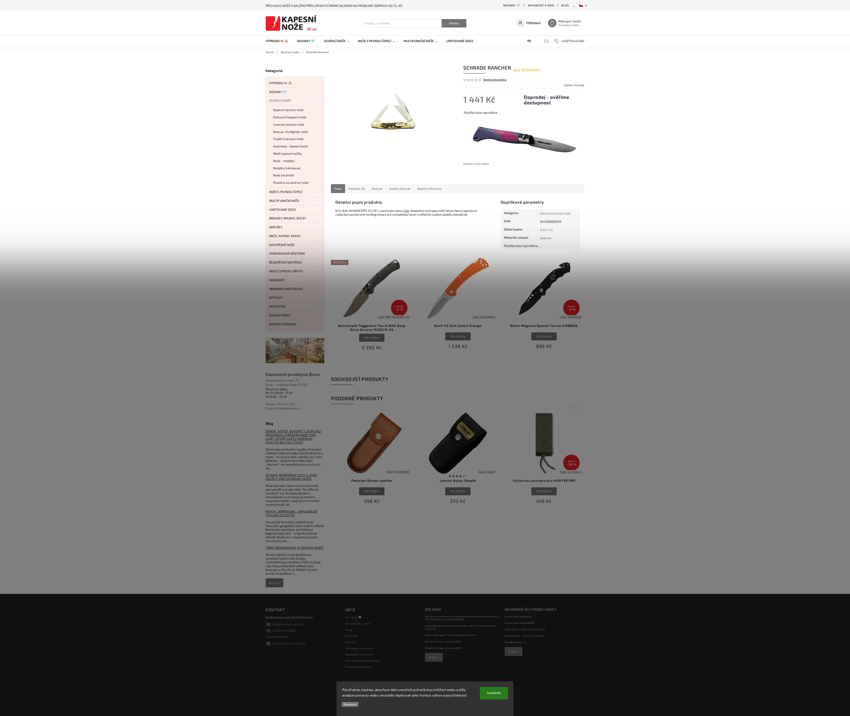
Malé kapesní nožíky (287, 153)
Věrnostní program (359, 648)
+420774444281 (284, 630)
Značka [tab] (400, 188)
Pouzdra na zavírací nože (291, 182)
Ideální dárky (280, 315)
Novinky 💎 (511, 5)
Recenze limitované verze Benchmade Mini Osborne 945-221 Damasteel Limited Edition (462, 618)
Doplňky (275, 227)
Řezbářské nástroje (285, 262)
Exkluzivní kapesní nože (289, 117)
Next (579, 251)
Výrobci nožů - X (515, 642)
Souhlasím (494, 693)
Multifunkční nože (284, 201)
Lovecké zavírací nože (288, 124)
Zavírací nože (280, 100)
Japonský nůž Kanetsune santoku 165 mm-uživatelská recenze (460, 627)
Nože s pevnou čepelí (285, 192)
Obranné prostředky (286, 289)
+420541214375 (277, 637)
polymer (546, 238)
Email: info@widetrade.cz (283, 408)
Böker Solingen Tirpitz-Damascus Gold (450, 635)
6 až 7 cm (546, 230)
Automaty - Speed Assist (290, 146)
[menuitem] (279, 41)
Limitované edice (282, 209)
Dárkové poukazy (283, 324)
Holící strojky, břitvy (286, 271)
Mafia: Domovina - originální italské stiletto (291, 513)
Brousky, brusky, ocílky (287, 218)
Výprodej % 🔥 (280, 83)
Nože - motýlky (283, 161)
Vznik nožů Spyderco (518, 616)
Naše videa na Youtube (288, 643)
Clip (406, 211)
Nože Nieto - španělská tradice (525, 629)
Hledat (454, 23)
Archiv (274, 583)
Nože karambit (283, 175)
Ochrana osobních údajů (362, 660)
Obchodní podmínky (359, 654)
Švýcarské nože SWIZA (519, 622)
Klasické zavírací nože (555, 213)
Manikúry (277, 280)
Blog (565, 5)
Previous (572, 251)
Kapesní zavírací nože (288, 110)
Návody (350, 642)
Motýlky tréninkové (286, 168)
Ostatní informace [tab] (429, 188)
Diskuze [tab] (377, 188)
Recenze (351, 636)
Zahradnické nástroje (287, 253)
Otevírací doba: (277, 389)
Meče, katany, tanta (284, 236)
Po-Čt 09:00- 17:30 (279, 393)
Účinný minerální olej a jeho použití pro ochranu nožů (291, 477)
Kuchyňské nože (282, 245)
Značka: (574, 85)
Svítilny (275, 297)
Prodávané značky (358, 667)
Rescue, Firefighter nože (290, 132)
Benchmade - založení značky (524, 635)
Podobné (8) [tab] (356, 188)
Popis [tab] (338, 188)
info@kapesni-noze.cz (288, 624)
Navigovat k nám (541, 5)
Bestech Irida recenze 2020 (443, 641)
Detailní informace (476, 164)
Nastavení (350, 704)
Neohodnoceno (495, 79)
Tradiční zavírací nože (288, 139)
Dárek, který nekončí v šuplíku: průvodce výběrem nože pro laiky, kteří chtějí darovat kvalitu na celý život (293, 436)
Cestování (277, 306)
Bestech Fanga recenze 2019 (443, 647)
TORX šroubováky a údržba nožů (294, 548)
